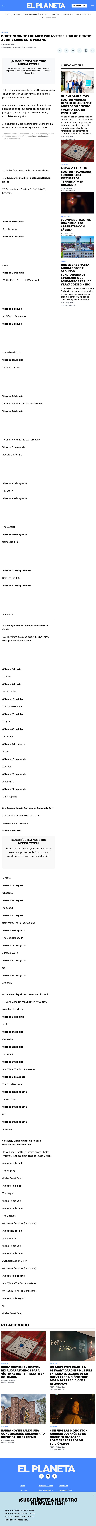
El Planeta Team (8, 44)
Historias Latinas (83, 14)
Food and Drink (30, 14)
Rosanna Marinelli (68, 188)
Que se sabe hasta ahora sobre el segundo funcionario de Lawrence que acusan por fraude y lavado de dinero (76, 274)
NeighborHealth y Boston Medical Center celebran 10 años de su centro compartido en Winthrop (76, 105)
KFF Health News (68, 233)
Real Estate (68, 14)
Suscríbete (80, 6)
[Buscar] (3, 6)
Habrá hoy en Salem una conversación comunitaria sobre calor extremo (23, 1434)
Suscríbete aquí (40, 136)
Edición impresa (65, 1490)
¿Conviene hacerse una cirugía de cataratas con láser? (76, 224)
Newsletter (63, 1486)
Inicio (7, 14)
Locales (16, 14)
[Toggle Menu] (92, 5)
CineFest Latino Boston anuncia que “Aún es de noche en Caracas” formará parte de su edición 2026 (69, 1437)
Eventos (43, 14)
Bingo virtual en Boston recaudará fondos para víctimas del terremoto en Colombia (76, 177)
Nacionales (65, 216)
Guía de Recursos (49, 18)
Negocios (55, 14)
